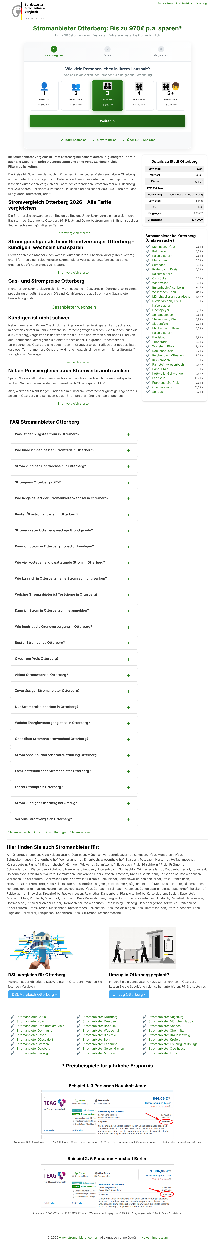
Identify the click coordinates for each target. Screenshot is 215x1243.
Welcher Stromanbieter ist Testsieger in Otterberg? (56, 594)
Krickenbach (161, 360)
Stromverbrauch (81, 832)
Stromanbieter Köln (30, 1021)
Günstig (38, 832)
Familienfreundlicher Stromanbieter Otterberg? (53, 771)
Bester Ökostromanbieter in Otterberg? (46, 514)
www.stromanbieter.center (78, 1237)
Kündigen (61, 832)
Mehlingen (159, 260)
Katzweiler (159, 251)
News (145, 1237)
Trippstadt (159, 342)
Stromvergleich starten (73, 233)
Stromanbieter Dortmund (34, 1030)
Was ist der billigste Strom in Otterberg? (47, 434)
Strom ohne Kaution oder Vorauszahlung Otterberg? (56, 755)
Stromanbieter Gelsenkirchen (103, 1048)
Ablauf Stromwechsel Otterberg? (41, 675)
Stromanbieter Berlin (31, 1017)
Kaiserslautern (162, 255)
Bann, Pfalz (160, 369)
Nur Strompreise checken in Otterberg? (46, 707)
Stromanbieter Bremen (32, 1044)
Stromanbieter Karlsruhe (100, 1044)
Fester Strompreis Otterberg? (39, 787)
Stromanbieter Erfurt (164, 1053)
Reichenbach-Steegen (168, 355)
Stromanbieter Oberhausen (168, 1048)
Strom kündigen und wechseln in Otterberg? (50, 466)
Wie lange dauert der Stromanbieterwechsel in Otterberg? (62, 498)
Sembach (158, 265)
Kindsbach (159, 337)
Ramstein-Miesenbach (168, 364)
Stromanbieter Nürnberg (100, 1017)
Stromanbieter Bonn (97, 1039)
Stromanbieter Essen (31, 1035)
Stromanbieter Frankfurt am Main (40, 1026)
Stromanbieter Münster (99, 1053)
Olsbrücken (160, 278)
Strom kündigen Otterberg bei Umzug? (46, 803)
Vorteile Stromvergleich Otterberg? (43, 819)
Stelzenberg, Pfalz (165, 319)
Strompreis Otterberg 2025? (38, 482)
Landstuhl (159, 378)
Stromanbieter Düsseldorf (34, 1039)
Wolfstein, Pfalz (163, 346)
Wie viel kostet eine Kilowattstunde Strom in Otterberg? (60, 562)
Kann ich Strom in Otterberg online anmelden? (52, 610)
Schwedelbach (162, 314)
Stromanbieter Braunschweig (169, 1035)
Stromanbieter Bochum (99, 1026)
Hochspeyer (160, 310)
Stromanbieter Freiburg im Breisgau (174, 1044)
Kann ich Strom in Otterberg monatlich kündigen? (54, 546)
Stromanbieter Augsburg (166, 1017)
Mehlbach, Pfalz (163, 246)
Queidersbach (162, 387)
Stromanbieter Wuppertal (101, 1030)
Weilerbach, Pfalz (164, 292)
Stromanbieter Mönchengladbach (173, 1021)
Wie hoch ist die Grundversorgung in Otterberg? (53, 627)
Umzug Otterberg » (129, 994)
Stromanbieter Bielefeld (99, 1035)
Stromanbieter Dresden (99, 1021)
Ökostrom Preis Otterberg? (37, 659)
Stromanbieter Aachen (165, 1026)
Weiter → (107, 121)
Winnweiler (160, 283)
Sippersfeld (160, 323)
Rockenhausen (162, 351)
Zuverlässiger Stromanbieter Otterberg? (47, 691)
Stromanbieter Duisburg (33, 1048)
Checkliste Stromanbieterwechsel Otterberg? (51, 739)
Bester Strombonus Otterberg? (40, 643)
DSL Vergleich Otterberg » (34, 994)
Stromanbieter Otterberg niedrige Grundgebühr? (54, 530)
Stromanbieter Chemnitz (166, 1030)
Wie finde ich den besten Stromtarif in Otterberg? (54, 450)
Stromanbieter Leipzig (32, 1053)
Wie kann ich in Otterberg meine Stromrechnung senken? (61, 578)
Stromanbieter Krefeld (164, 1039)
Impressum (160, 1237)
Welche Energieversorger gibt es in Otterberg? (52, 723)
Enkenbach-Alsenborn (168, 287)
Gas (49, 832)
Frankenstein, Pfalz (166, 382)
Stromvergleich (19, 832)
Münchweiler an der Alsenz (171, 296)
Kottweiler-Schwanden (168, 373)
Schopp (157, 391)
